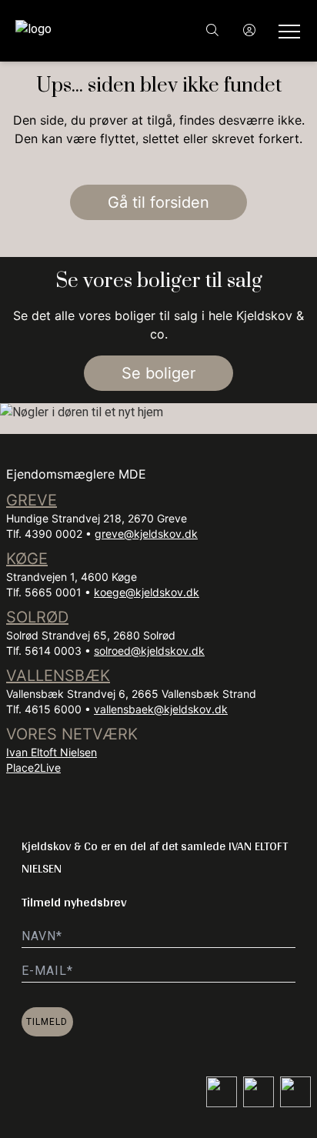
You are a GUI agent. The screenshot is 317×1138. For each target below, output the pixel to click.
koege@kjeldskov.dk (146, 592)
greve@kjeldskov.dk (146, 533)
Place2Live (33, 767)
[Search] (212, 30)
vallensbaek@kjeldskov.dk (161, 709)
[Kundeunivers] (249, 30)
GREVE (31, 500)
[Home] (86, 31)
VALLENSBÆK (58, 675)
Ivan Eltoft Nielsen (51, 752)
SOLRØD (37, 617)
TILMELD (47, 1021)
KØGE (27, 558)
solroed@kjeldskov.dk (149, 650)
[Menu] (286, 30)
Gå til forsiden (158, 202)
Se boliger (158, 373)
